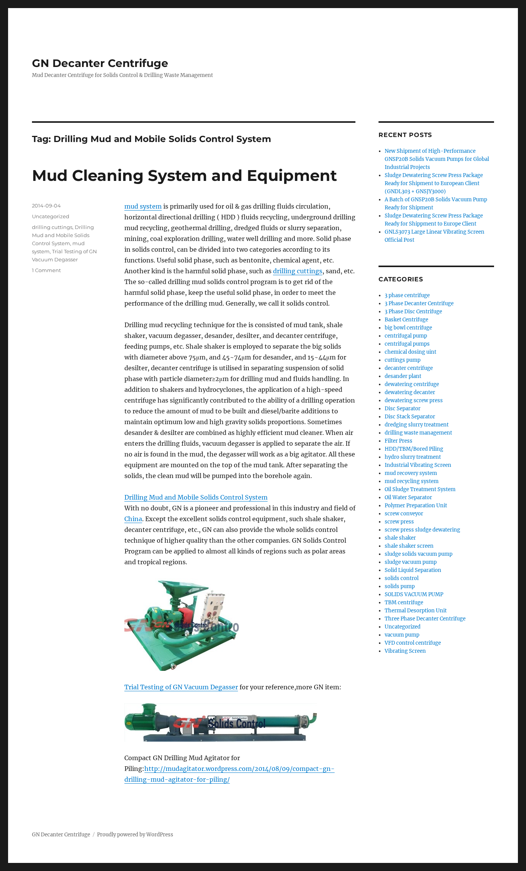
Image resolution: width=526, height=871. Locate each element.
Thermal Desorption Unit (416, 610)
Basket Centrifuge (406, 319)
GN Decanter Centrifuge (100, 63)
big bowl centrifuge (408, 327)
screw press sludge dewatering (422, 530)
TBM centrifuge (404, 602)
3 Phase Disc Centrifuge (413, 311)
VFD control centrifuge (413, 643)
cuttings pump (402, 360)
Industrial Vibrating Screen (418, 465)
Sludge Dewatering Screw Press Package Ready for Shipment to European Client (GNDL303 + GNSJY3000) (434, 183)
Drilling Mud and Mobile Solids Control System (196, 497)
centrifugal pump (406, 336)
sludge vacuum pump (411, 562)
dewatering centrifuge (412, 384)
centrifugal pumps (407, 344)
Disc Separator (402, 408)
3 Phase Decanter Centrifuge (419, 303)
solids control (402, 578)
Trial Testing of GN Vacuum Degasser (181, 687)
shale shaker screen (409, 546)
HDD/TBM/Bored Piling (414, 449)
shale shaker (400, 538)
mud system (143, 206)
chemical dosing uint (410, 352)
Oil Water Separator (408, 497)
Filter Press (398, 441)
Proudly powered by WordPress (135, 834)
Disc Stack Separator (410, 416)
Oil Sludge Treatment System (420, 489)
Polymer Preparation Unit (416, 505)
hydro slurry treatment (413, 457)
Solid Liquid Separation (413, 570)
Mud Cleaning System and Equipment (184, 175)
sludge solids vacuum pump (418, 554)
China (133, 519)
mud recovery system (411, 473)
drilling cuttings (297, 271)
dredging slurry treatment (417, 424)
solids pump (400, 586)
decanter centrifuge (409, 368)
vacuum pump (402, 635)
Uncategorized (50, 216)
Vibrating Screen (405, 651)
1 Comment (46, 270)
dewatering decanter (410, 392)
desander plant (403, 376)
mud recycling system (412, 481)
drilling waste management (418, 433)
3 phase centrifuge (407, 295)
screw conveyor (404, 513)
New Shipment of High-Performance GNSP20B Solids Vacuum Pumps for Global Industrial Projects (437, 159)
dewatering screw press (414, 400)
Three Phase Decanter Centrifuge (425, 618)
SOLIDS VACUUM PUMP (414, 594)
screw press (399, 521)
